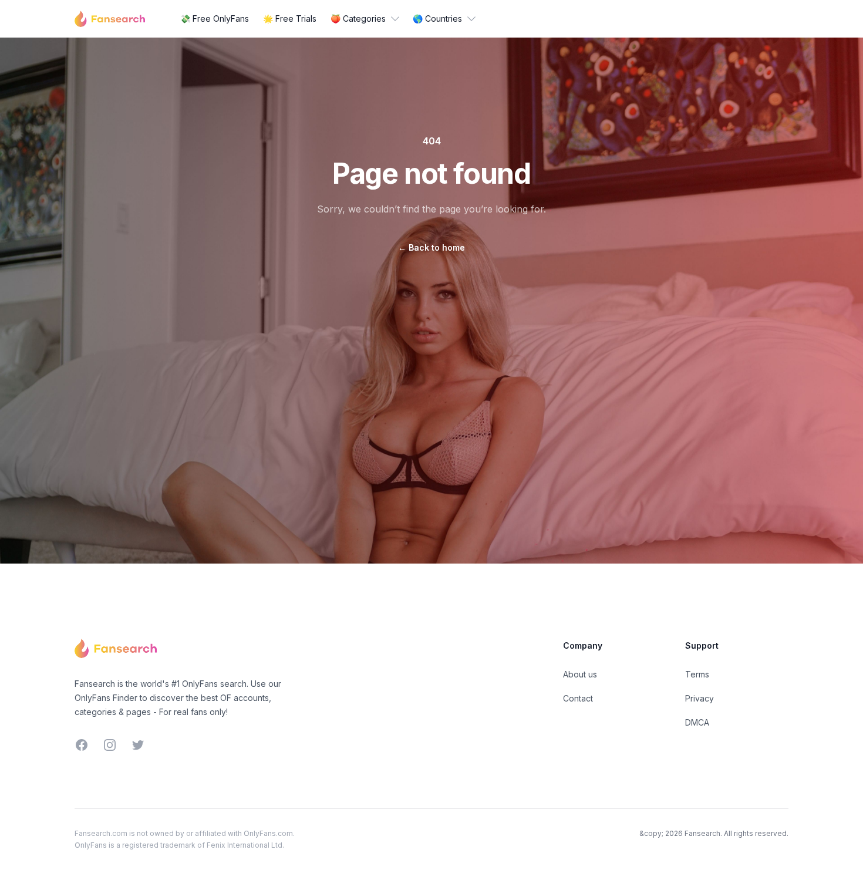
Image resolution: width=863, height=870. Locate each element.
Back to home (431, 247)
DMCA (697, 722)
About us (580, 674)
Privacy (699, 698)
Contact (578, 698)
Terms (697, 674)
